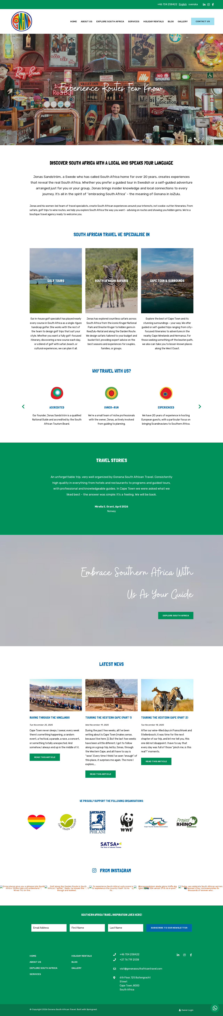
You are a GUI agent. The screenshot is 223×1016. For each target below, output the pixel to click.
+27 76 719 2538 (129, 959)
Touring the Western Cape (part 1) (108, 717)
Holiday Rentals (153, 21)
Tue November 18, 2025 (152, 725)
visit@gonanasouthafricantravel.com (141, 968)
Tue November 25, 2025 (41, 725)
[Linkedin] (204, 4)
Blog (171, 21)
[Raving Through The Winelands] (56, 695)
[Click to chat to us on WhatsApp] (215, 1008)
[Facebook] (213, 4)
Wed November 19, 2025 (97, 725)
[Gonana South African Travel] (21, 21)
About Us (86, 21)
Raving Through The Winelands (50, 717)
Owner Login (187, 1010)
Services (133, 21)
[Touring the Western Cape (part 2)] (167, 695)
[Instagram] (208, 4)
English (183, 4)
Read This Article (44, 757)
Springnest (92, 1009)
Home (73, 21)
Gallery (183, 21)
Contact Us (203, 21)
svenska (193, 4)
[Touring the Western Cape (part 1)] (111, 695)
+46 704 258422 (167, 4)
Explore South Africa (110, 21)
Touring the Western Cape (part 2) (164, 717)
